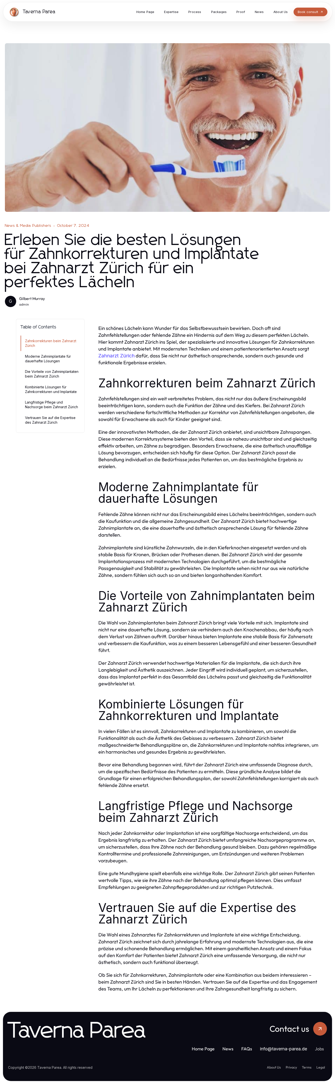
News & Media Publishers (28, 226)
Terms (306, 1067)
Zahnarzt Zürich (116, 356)
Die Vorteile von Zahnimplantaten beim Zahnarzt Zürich (51, 373)
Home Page (203, 1049)
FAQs (246, 1049)
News (227, 1049)
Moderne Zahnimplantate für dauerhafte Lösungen (48, 358)
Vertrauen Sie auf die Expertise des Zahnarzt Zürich (50, 420)
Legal (320, 1067)
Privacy (291, 1067)
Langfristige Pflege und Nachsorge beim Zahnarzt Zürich (51, 404)
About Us (274, 1067)
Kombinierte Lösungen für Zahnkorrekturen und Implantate (51, 389)
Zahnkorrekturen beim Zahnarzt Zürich (50, 343)
